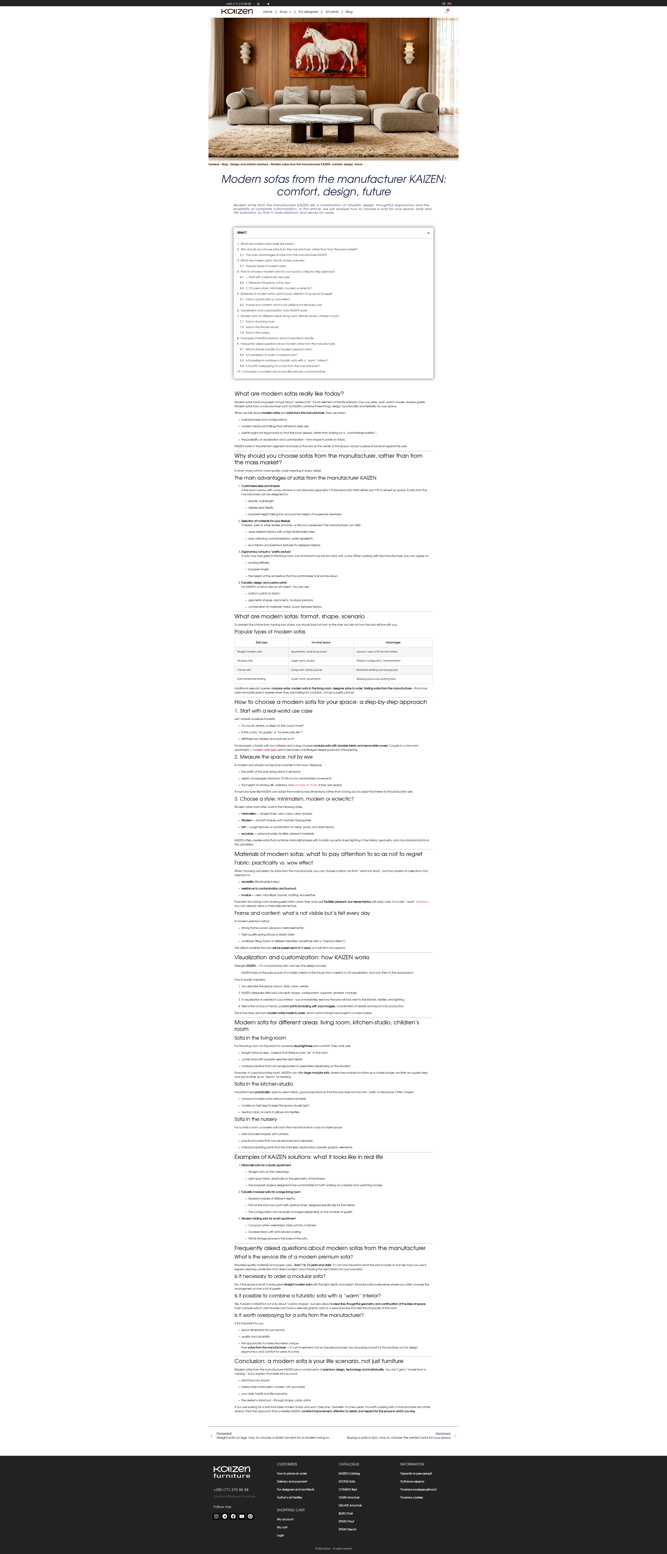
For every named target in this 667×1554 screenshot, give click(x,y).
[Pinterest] (250, 1516)
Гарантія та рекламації (415, 1473)
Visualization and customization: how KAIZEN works (274, 310)
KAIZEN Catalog (349, 1473)
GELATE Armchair (350, 1505)
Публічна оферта (412, 1481)
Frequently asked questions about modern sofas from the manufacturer (288, 343)
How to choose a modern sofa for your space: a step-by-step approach (288, 271)
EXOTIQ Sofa (347, 1481)
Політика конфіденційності (418, 1489)
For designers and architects (295, 1489)
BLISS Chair (346, 1513)
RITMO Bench (348, 1529)
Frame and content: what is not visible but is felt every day (284, 305)
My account (285, 1519)
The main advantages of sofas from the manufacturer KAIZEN (286, 255)
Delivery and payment (292, 1481)
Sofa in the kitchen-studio (262, 327)
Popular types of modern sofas (266, 266)
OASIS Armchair (349, 1497)
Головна (213, 164)
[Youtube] (241, 1516)
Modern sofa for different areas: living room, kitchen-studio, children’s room (290, 316)
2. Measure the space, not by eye (268, 282)
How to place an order (292, 1473)
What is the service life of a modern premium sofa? (279, 349)
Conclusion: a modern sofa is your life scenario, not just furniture (283, 371)
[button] (428, 233)
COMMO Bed (348, 1489)
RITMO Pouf (346, 1521)
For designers (308, 12)
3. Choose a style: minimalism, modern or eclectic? (279, 288)
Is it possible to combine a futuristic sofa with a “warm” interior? (287, 360)
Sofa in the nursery (258, 332)
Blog (349, 12)
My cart (282, 1527)
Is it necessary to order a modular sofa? (271, 355)
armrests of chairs (305, 785)
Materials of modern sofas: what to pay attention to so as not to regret (286, 294)
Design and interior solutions (249, 164)
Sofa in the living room (260, 321)
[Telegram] (224, 1516)
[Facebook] (233, 1516)
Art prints (332, 12)
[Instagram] (216, 1516)
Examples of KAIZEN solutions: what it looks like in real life (277, 338)
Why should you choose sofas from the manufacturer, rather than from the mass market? (299, 249)
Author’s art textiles (289, 1497)
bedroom (422, 901)
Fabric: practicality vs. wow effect (268, 299)
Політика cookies (411, 1497)
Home (267, 12)
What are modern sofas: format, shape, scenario (272, 260)
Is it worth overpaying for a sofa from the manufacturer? (283, 366)
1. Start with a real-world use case (268, 277)
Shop (283, 12)
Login (280, 1535)
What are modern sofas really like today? (268, 244)
